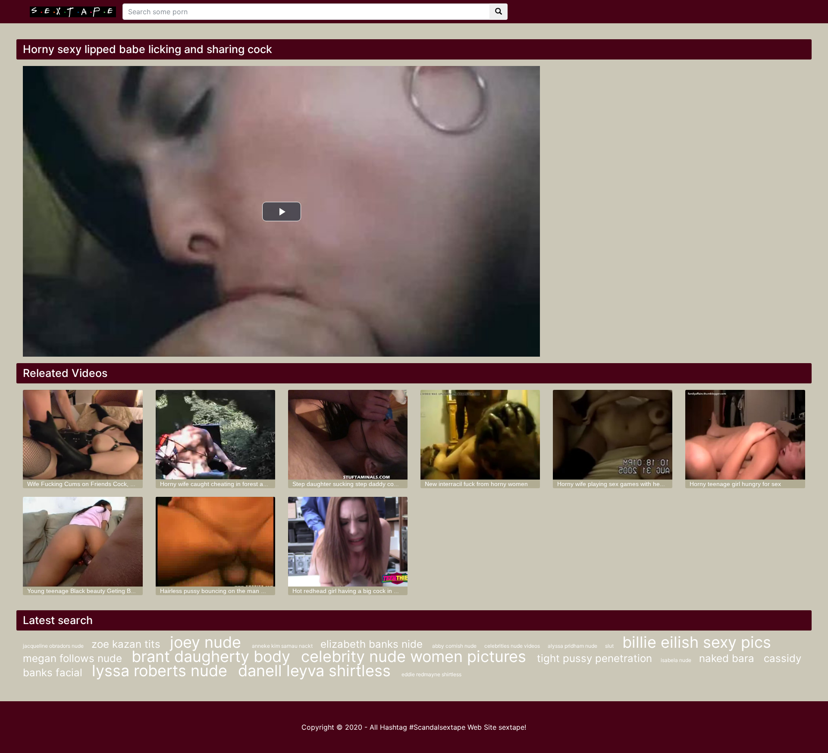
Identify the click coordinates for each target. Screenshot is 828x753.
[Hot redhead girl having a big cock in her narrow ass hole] (348, 542)
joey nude (207, 642)
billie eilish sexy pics (696, 642)
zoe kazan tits (127, 644)
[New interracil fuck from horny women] (480, 435)
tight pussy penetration (594, 658)
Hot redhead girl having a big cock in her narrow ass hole (370, 590)
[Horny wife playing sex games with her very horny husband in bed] (612, 435)
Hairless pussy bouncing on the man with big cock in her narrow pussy (255, 590)
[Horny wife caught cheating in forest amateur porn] (215, 435)
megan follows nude (74, 658)
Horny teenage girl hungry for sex (735, 483)
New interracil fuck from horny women (476, 483)
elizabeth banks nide (373, 644)
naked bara (728, 658)
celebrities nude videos (512, 646)
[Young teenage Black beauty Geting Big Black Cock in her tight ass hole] (82, 542)
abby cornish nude (455, 646)
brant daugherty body (213, 656)
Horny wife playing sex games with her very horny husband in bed (647, 483)
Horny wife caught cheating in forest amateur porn (228, 483)
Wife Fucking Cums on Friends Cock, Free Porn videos (102, 483)
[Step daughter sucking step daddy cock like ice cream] (348, 435)
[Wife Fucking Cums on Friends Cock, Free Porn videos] (82, 435)
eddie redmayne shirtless (431, 674)
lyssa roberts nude (162, 670)
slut (609, 646)
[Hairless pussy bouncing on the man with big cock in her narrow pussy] (215, 542)
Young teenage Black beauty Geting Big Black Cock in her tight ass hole (125, 590)
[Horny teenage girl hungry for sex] (745, 435)
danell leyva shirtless (316, 670)
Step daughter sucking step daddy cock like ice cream (365, 483)
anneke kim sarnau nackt (283, 646)
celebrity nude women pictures (415, 656)
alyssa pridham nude (573, 646)
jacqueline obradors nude (54, 646)
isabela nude (677, 660)
